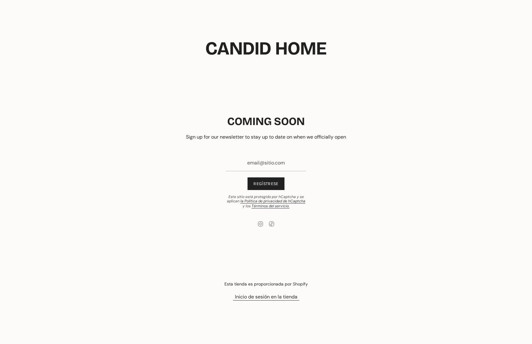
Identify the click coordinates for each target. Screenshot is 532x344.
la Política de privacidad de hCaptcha (272, 201)
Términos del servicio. (270, 206)
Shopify (300, 284)
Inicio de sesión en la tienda (266, 296)
